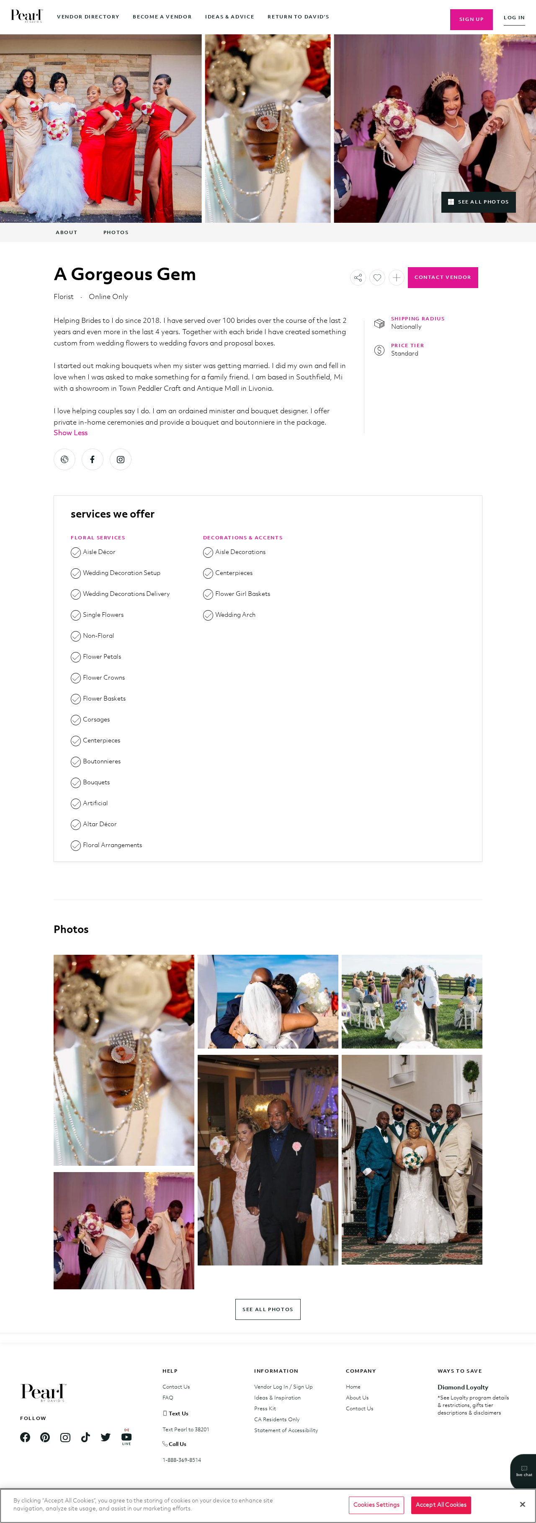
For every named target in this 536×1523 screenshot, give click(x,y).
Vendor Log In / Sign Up (283, 1387)
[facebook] (92, 459)
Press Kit (265, 1409)
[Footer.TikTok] (85, 1439)
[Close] (522, 1504)
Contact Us (176, 1387)
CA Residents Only (276, 1419)
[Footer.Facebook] (25, 1439)
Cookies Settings (376, 1505)
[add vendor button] (377, 278)
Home (353, 1387)
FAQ (167, 1398)
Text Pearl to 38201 (185, 1430)
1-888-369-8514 (181, 1460)
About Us (357, 1398)
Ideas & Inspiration (277, 1398)
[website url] (64, 459)
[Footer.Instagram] (65, 1439)
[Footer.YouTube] (126, 1438)
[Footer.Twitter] (105, 1439)
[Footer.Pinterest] (45, 1439)
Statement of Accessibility (286, 1430)
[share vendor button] (358, 278)
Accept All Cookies (441, 1505)
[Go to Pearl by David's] (17, 17)
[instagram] (120, 459)
